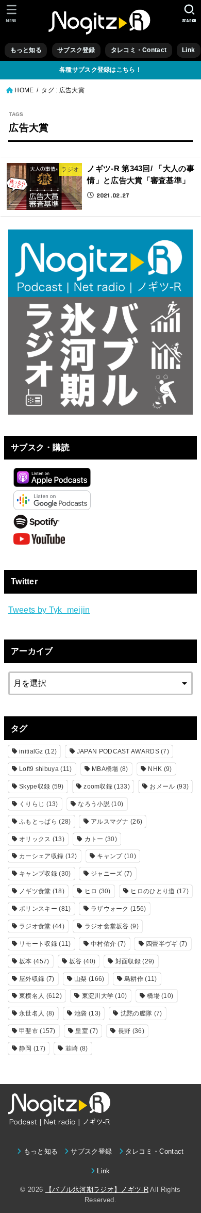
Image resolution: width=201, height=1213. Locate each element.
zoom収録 (106, 786)
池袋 (87, 1013)
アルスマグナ (116, 821)
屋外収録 (36, 978)
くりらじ (38, 804)
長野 (131, 1031)
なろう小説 (100, 804)
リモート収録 (45, 943)
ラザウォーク (118, 908)
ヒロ (98, 891)
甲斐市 (37, 1031)
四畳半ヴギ (167, 943)
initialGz (38, 751)
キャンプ (116, 856)
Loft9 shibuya (45, 769)
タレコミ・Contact (138, 50)
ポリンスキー (45, 908)
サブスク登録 (76, 50)
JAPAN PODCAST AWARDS (123, 751)
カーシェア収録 (48, 856)
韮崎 (76, 1048)
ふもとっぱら (45, 821)
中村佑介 (108, 943)
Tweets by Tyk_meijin (49, 609)
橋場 (160, 995)
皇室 (86, 1031)
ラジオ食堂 (41, 926)
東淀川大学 (104, 995)
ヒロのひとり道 (159, 891)
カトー (101, 839)
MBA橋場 (110, 769)
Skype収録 (41, 786)
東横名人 (40, 995)
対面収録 (135, 961)
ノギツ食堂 (41, 891)
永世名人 (36, 1013)
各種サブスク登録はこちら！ (100, 69)
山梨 (89, 978)
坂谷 (82, 961)
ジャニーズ (111, 873)
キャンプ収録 (45, 873)
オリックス (41, 839)
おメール (169, 786)
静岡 (32, 1048)
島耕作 (140, 978)
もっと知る (26, 50)
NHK (160, 769)
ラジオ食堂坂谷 (112, 926)
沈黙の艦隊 (141, 1013)
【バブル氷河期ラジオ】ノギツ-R (96, 1189)
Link (188, 50)
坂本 (34, 961)
